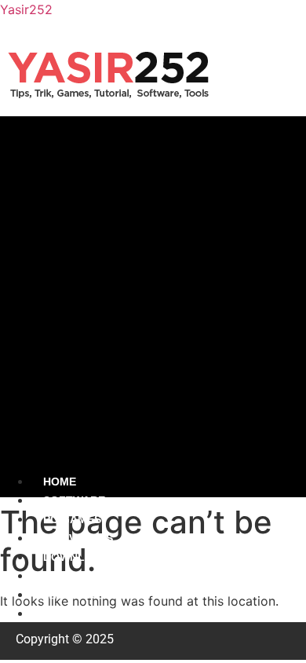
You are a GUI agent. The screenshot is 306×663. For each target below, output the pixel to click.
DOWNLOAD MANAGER (106, 557)
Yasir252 (26, 9)
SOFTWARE (74, 500)
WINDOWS (70, 594)
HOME (59, 481)
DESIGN (64, 576)
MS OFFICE (73, 613)
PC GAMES (72, 519)
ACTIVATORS (78, 538)
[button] (153, 293)
